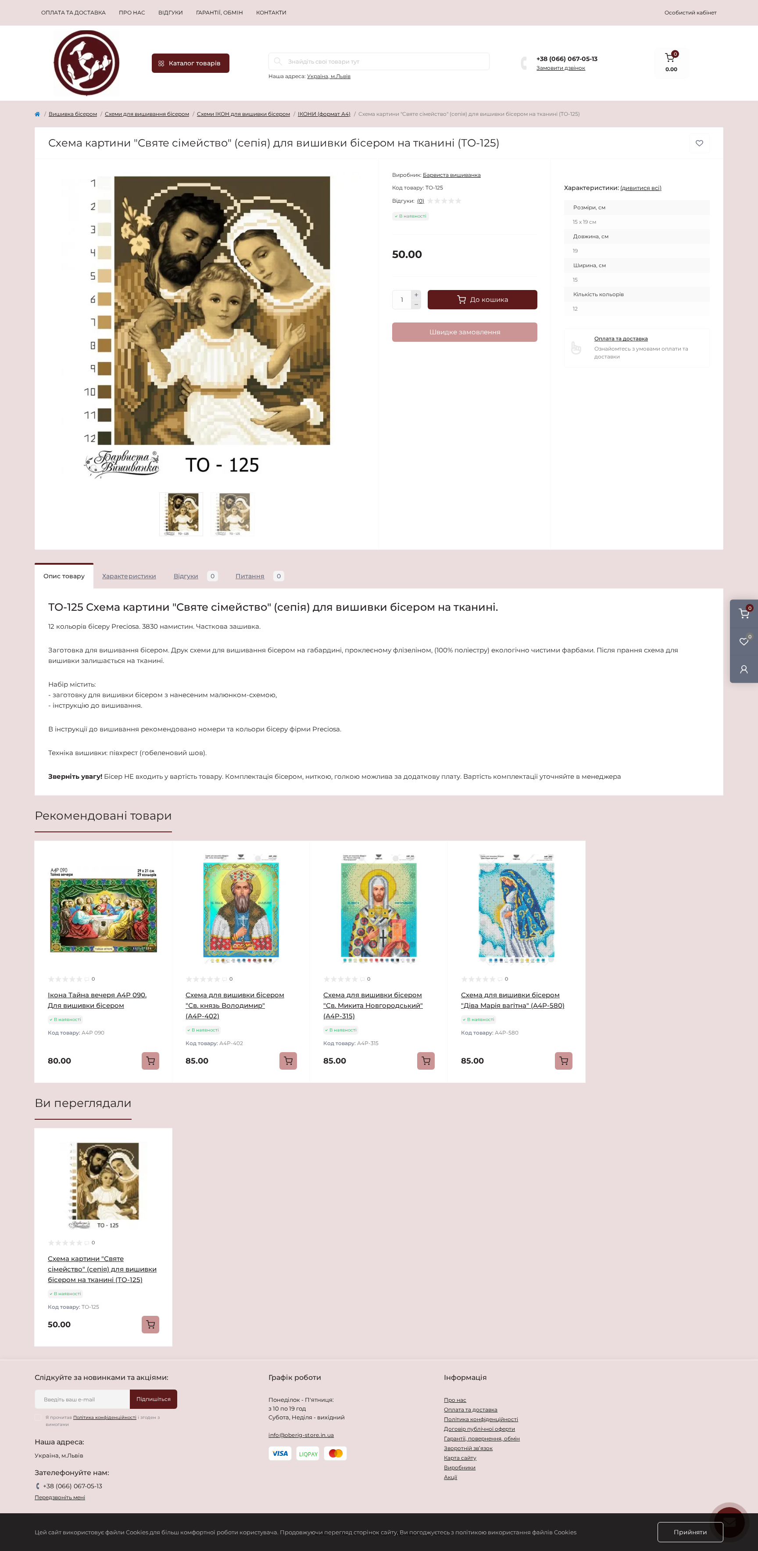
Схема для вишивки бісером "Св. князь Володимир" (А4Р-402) (235, 1005)
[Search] (278, 61)
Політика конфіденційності (104, 1417)
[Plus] (416, 295)
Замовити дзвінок (560, 67)
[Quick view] (159, 854)
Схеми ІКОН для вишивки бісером (243, 114)
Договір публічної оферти (479, 1429)
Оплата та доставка (73, 12)
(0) (420, 201)
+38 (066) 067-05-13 (566, 59)
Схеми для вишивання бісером (147, 114)
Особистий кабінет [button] (691, 12)
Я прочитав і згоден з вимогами (103, 1421)
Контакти (271, 12)
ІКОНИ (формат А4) (324, 114)
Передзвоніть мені (60, 1497)
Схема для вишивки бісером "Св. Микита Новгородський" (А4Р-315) (373, 1005)
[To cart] (150, 1061)
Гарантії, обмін (219, 12)
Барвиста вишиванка (452, 175)
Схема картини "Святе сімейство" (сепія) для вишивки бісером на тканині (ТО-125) (102, 1269)
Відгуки (170, 12)
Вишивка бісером (73, 114)
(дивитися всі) (640, 187)
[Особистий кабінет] (744, 669)
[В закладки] (699, 143)
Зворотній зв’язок (468, 1448)
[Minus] (416, 305)
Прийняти (690, 1532)
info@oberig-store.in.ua (301, 1435)
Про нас (132, 12)
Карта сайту (460, 1457)
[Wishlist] (159, 871)
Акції (450, 1477)
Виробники (460, 1467)
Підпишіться (153, 1399)
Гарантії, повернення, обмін (482, 1438)
